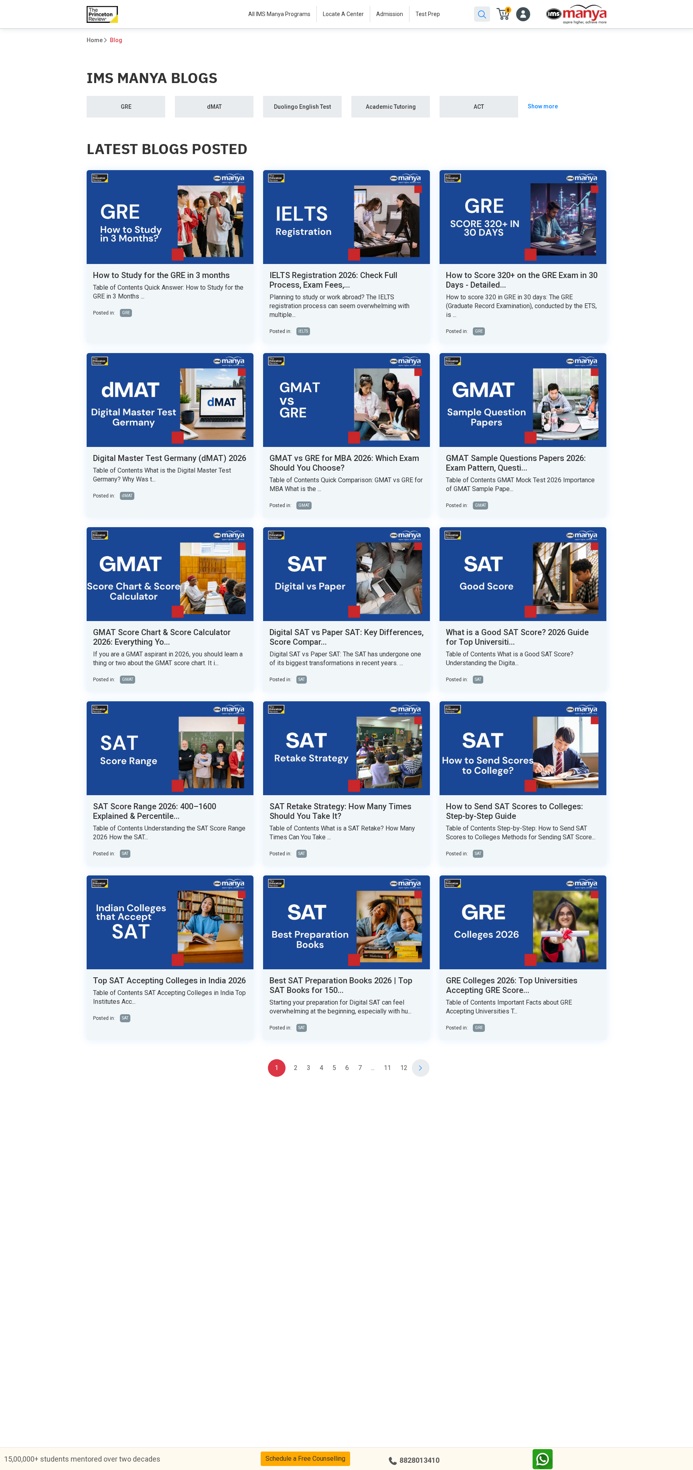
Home (95, 40)
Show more (543, 106)
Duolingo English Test (302, 107)
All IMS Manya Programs (279, 14)
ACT (479, 107)
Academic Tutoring (391, 107)
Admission (389, 14)
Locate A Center (343, 14)
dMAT (214, 107)
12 (403, 1068)
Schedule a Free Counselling (305, 1458)
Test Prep (427, 14)
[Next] (421, 1068)
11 (387, 1068)
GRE (126, 107)
